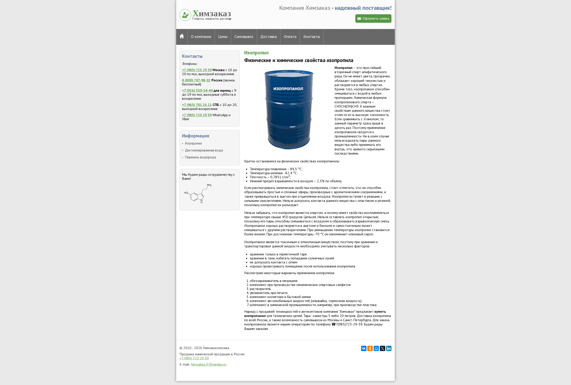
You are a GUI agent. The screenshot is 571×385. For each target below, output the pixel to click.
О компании (201, 36)
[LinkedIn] (388, 348)
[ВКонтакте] (363, 348)
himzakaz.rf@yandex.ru (208, 364)
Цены (223, 36)
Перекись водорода (200, 157)
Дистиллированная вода (204, 150)
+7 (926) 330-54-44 (197, 90)
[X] (382, 348)
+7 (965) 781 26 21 (197, 104)
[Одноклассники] (370, 348)
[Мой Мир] (376, 348)
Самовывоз (243, 36)
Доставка (268, 36)
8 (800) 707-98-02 (196, 80)
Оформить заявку (375, 18)
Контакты (311, 36)
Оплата (290, 36)
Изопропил (193, 143)
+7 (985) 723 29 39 (197, 70)
